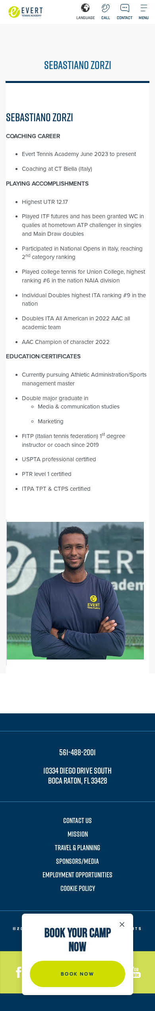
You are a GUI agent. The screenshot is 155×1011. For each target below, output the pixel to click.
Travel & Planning (77, 848)
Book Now (77, 974)
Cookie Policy (77, 888)
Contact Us (77, 820)
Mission (78, 834)
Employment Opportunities (77, 875)
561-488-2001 (77, 752)
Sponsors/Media (77, 861)
